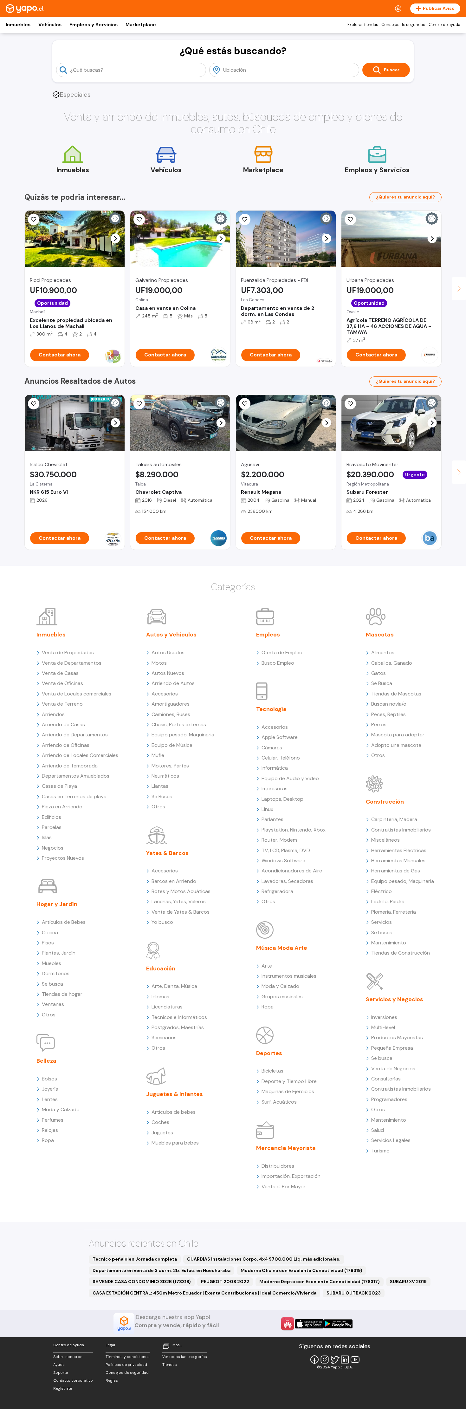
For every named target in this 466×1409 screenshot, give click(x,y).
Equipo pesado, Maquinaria (183, 734)
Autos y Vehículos (171, 634)
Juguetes (162, 1132)
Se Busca (162, 796)
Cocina (50, 932)
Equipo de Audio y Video (290, 778)
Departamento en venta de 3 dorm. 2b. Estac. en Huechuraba (161, 1270)
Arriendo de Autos (173, 683)
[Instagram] (325, 1359)
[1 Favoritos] (244, 219)
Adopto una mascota (396, 745)
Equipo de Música (172, 745)
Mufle (158, 755)
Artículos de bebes (174, 1112)
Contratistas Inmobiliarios (401, 829)
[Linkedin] (345, 1359)
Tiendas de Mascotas (396, 693)
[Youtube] (355, 1359)
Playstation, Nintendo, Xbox (294, 829)
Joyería (50, 1089)
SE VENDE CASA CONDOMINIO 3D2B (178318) (142, 1281)
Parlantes (272, 819)
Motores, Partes (170, 765)
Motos (159, 663)
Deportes (269, 1053)
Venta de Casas (60, 673)
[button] (115, 238)
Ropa (48, 1140)
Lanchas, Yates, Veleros (179, 901)
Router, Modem (279, 840)
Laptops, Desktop (282, 799)
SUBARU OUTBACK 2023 (354, 1293)
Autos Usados (168, 652)
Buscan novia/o (388, 704)
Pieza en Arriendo (62, 806)
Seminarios (164, 1037)
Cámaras (272, 747)
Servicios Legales (391, 1140)
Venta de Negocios (393, 1068)
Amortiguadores (171, 704)
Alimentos (382, 652)
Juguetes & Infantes (174, 1094)
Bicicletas (272, 1070)
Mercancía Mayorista (286, 1148)
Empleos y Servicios (93, 25)
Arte (267, 965)
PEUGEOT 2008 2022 (225, 1281)
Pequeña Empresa (392, 1048)
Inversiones (384, 1017)
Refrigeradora (277, 891)
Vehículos (49, 25)
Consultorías (386, 1078)
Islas (47, 837)
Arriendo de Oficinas (65, 745)
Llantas (160, 786)
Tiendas (169, 1364)
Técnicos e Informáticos (179, 1017)
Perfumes (52, 1120)
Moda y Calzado (61, 1109)
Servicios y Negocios (394, 999)
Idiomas (160, 996)
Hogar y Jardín (56, 904)
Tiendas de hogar (62, 994)
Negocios (52, 848)
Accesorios (165, 693)
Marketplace (141, 25)
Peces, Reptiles (388, 714)
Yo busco (162, 922)
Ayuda (59, 1364)
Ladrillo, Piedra (388, 901)
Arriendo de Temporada (70, 765)
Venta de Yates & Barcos (181, 912)
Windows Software (283, 860)
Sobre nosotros (67, 1356)
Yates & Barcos (167, 853)
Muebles (51, 963)
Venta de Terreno (62, 704)
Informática (275, 768)
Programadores (389, 1099)
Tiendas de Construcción (400, 952)
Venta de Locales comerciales (76, 693)
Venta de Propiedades (68, 652)
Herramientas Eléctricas (398, 850)
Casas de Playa (59, 786)
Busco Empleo (278, 663)
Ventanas (53, 1004)
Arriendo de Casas (63, 724)
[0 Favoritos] (33, 219)
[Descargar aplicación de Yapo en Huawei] (287, 1323)
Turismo (380, 1150)
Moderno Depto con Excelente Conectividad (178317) (319, 1281)
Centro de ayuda (444, 24)
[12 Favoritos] (244, 403)
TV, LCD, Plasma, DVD (286, 850)
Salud (377, 1130)
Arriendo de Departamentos (75, 734)
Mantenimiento (388, 942)
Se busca (52, 984)
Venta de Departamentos (71, 663)
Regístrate (62, 1388)
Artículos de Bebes (64, 922)
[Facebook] (314, 1359)
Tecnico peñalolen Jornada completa (135, 1259)
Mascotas (380, 634)
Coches (160, 1122)
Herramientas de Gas (395, 870)
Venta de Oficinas (62, 683)
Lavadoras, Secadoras (287, 881)
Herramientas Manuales (398, 860)
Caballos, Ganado (391, 663)
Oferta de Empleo (282, 652)
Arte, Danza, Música (174, 986)
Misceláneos (385, 840)
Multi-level (383, 1027)
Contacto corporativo (73, 1380)
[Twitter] (335, 1359)
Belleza (46, 1061)
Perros (378, 724)
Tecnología (271, 709)
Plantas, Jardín (58, 952)
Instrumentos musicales (289, 976)
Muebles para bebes (175, 1142)
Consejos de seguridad (403, 24)
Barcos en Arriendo (174, 881)
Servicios (381, 922)
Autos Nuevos (168, 673)
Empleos (268, 634)
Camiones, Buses (171, 714)
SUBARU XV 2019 (408, 1281)
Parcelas (51, 827)
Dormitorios (55, 973)
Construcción (385, 802)
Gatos (378, 673)
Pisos (48, 942)
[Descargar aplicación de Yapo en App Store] (309, 1323)
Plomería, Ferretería (393, 912)
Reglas (112, 1380)
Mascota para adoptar (397, 734)
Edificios (51, 817)
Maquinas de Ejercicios (288, 1091)
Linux (267, 809)
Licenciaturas (167, 1006)
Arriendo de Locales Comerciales (80, 755)
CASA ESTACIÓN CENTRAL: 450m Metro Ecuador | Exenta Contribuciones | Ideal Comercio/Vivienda (204, 1293)
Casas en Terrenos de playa (74, 796)
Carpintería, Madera (394, 819)
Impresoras (275, 788)
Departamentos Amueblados (75, 776)
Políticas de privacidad (126, 1364)
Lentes (50, 1099)
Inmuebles (18, 25)
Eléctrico (381, 891)
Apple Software (280, 737)
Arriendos (53, 714)
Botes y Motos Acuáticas (181, 891)
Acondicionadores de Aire (292, 870)
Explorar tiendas (362, 24)
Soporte (60, 1372)
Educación (160, 968)
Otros (48, 1014)
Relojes (50, 1130)
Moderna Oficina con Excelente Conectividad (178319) (301, 1270)
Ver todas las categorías (184, 1356)
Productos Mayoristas (397, 1037)
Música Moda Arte (281, 948)
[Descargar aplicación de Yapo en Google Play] (338, 1323)
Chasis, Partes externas (179, 724)
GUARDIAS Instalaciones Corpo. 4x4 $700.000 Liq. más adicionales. (263, 1259)
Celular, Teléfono (281, 757)
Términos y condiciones (128, 1356)
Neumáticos (165, 776)
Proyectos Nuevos (63, 858)
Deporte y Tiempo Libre (289, 1081)
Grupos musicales (282, 996)
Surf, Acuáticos (279, 1102)
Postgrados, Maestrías (178, 1027)
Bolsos (49, 1078)
